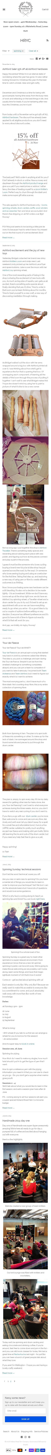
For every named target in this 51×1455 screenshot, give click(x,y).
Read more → (8, 237)
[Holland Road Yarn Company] (25, 9)
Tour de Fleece (10, 643)
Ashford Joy (7, 270)
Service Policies (41, 1431)
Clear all (33, 51)
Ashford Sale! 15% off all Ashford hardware (25, 69)
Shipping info (27, 1431)
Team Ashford (21, 674)
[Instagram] (25, 1437)
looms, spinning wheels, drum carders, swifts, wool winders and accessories (25, 208)
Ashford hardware (10, 117)
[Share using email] (47, 59)
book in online (28, 1044)
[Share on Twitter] (40, 59)
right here (40, 899)
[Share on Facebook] (37, 59)
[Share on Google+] (43, 59)
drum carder (31, 816)
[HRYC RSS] (48, 41)
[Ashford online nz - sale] (25, 133)
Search (6, 1431)
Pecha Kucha (20, 1354)
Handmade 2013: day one (16, 1120)
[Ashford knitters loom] (25, 329)
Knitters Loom (16, 261)
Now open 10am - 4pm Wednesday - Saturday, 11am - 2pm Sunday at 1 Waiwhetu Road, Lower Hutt (25, 26)
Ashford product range (33, 183)
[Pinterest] (29, 1437)
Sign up (26, 1419)
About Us (15, 1431)
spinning (18, 51)
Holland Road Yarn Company (19, 1442)
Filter (4, 51)
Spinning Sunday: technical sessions (21, 869)
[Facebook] (22, 1437)
